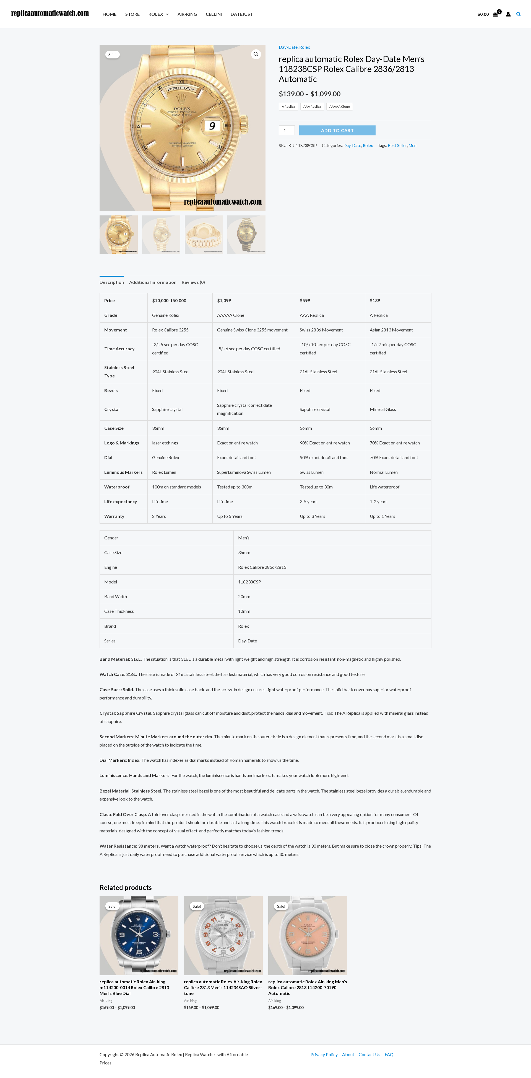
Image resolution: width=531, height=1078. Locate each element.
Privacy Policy (324, 1054)
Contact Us (369, 1054)
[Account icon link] (508, 14)
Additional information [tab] (152, 282)
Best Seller (397, 145)
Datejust (242, 14)
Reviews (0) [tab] (193, 282)
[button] (166, 14)
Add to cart (337, 130)
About (348, 1054)
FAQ (389, 1054)
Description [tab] (112, 282)
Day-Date (288, 47)
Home (109, 14)
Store (132, 14)
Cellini (214, 14)
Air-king (187, 14)
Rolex (156, 14)
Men (413, 145)
